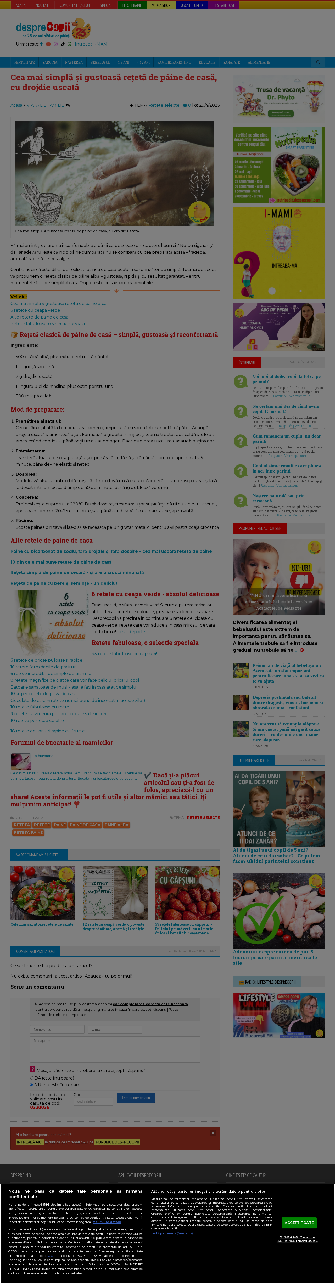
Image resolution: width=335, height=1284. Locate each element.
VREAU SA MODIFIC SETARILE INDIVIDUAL (297, 1239)
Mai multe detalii (107, 1222)
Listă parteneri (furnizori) (172, 1233)
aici (50, 1256)
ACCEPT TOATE (299, 1222)
